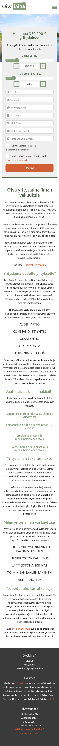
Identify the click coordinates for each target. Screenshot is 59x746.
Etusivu (30, 660)
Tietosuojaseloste (29, 732)
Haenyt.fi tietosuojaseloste (18, 160)
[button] (54, 7)
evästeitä (18, 683)
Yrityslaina (29, 664)
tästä (52, 699)
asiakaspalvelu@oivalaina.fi (29, 729)
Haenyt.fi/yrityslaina (35, 264)
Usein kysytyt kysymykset (29, 668)
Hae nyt (29, 167)
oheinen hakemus (21, 628)
